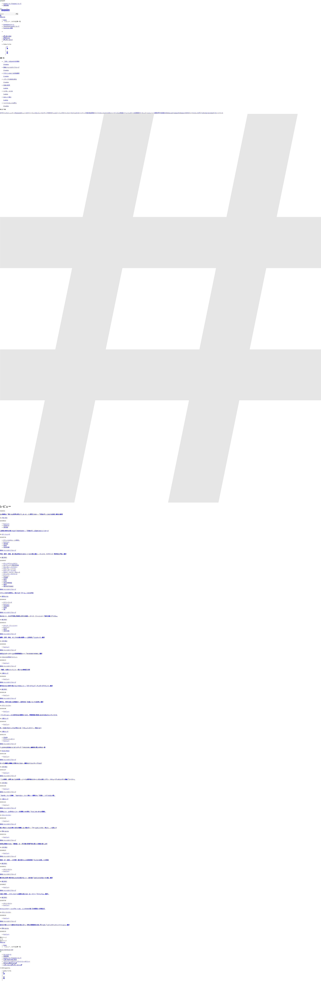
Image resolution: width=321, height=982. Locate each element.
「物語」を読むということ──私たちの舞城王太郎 (15, 669)
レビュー (39, 113)
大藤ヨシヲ (5, 673)
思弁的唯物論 (7, 582)
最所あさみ (5, 596)
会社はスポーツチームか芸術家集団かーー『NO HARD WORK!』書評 (21, 653)
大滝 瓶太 (4, 641)
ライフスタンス (193, 113)
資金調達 (91, 113)
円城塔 (5, 577)
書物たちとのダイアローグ (8, 550)
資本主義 (6, 631)
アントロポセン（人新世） (11, 540)
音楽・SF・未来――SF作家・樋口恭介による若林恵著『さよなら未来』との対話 (24, 860)
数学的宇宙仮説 (8, 586)
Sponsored (18, 113)
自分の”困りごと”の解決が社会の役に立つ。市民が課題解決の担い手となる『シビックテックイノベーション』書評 (35, 925)
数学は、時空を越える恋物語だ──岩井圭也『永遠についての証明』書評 (21, 702)
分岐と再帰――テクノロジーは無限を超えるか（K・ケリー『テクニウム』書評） (24, 894)
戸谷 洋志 (4, 518)
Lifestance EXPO (183, 113)
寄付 (159, 113)
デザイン (3, 113)
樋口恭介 (4, 557)
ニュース (24, 113)
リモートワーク (218, 113)
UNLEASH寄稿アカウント (9, 657)
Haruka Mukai (5, 751)
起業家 (136, 113)
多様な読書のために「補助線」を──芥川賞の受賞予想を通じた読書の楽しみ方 (23, 844)
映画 (5, 545)
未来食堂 (6, 606)
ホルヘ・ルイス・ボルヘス (11, 572)
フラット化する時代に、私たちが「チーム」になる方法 (16, 593)
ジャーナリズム (114, 113)
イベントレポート (128, 113)
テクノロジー (67, 113)
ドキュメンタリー (9, 739)
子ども (200, 113)
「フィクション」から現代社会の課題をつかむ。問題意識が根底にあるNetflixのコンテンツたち (28, 715)
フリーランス (31, 113)
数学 (5, 584)
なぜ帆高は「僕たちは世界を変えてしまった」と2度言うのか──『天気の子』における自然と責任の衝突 (31, 514)
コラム (73, 113)
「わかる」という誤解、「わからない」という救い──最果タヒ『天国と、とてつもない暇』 (27, 795)
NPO (49, 113)
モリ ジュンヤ (6, 534)
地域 (121, 113)
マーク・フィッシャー (10, 625)
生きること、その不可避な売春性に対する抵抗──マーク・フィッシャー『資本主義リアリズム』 (29, 616)
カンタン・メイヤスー (10, 567)
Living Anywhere (208, 113)
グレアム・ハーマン (9, 568)
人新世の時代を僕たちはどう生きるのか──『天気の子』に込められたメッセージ (24, 530)
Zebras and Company (172, 113)
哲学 (5, 579)
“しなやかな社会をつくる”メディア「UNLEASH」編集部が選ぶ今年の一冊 (22, 747)
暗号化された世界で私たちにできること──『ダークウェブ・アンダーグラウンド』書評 (26, 686)
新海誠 (5, 527)
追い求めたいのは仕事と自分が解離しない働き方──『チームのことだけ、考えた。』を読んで (28, 827)
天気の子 (6, 525)
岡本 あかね (5, 831)
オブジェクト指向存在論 (11, 565)
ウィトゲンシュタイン (10, 563)
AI (165, 113)
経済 (5, 629)
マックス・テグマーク (10, 574)
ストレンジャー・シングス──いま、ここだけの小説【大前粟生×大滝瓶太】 (22, 908)
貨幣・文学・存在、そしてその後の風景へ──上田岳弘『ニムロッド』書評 (22, 637)
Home (5, 20)
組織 (162, 113)
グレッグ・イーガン (9, 570)
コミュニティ (10, 113)
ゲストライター (6, 705)
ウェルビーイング (57, 113)
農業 (155, 113)
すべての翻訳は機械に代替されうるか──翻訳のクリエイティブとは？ (21, 763)
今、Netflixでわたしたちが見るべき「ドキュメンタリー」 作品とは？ (21, 728)
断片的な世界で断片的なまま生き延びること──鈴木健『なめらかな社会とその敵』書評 (26, 878)
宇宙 (5, 581)
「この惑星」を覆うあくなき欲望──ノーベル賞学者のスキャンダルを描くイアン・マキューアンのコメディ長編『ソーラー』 (37, 779)
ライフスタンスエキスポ (101, 113)
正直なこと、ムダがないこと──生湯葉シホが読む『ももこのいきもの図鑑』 (23, 811)
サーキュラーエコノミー (146, 113)
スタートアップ (81, 113)
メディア (45, 113)
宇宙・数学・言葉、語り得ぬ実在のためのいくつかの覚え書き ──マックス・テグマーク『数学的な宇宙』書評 (33, 554)
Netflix (5, 737)
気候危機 (6, 547)
